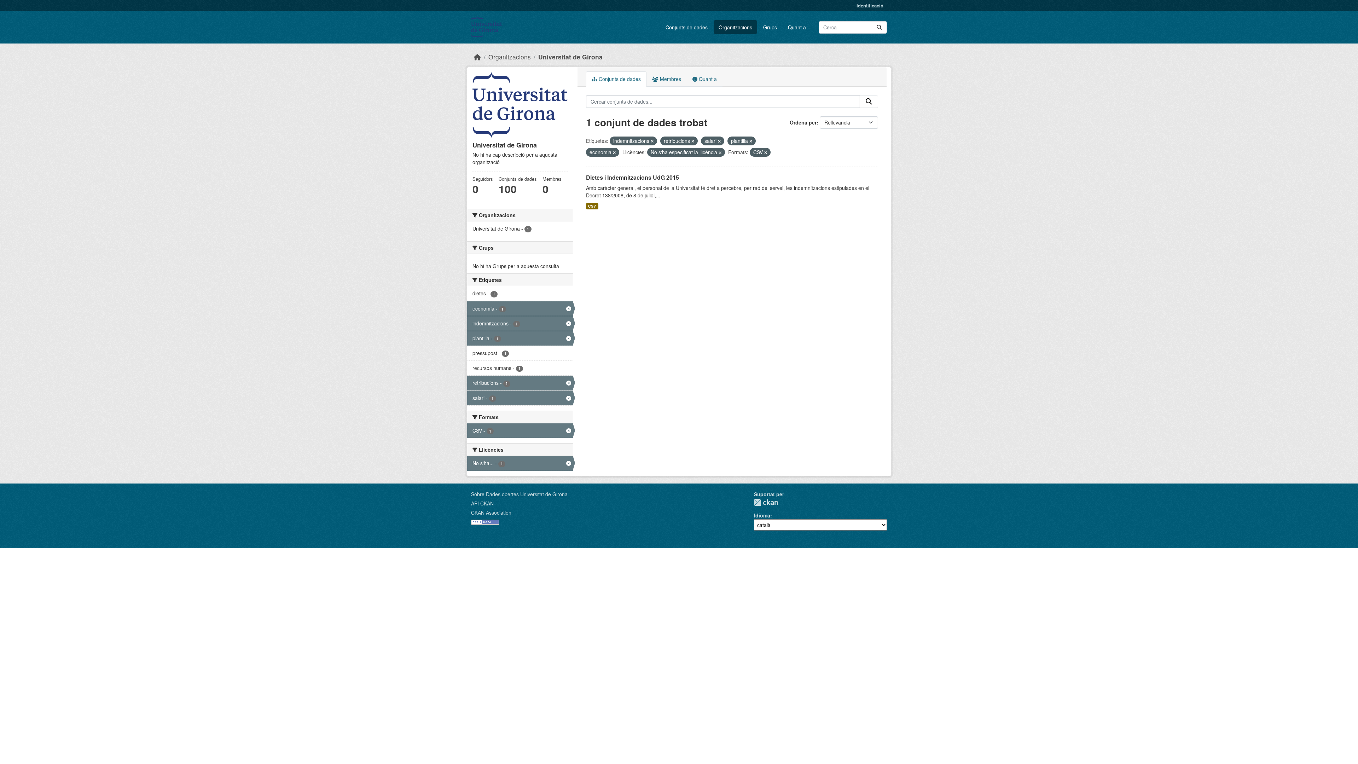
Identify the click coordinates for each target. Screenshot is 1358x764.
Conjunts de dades (687, 27)
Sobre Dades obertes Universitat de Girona (519, 494)
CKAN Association (491, 512)
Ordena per (803, 122)
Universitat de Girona (570, 56)
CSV (592, 206)
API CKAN (482, 503)
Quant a (797, 27)
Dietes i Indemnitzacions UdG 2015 (632, 177)
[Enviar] (879, 27)
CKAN (766, 502)
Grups (770, 27)
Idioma (762, 515)
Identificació (870, 5)
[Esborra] (652, 141)
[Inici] (477, 56)
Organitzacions (735, 27)
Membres (669, 78)
